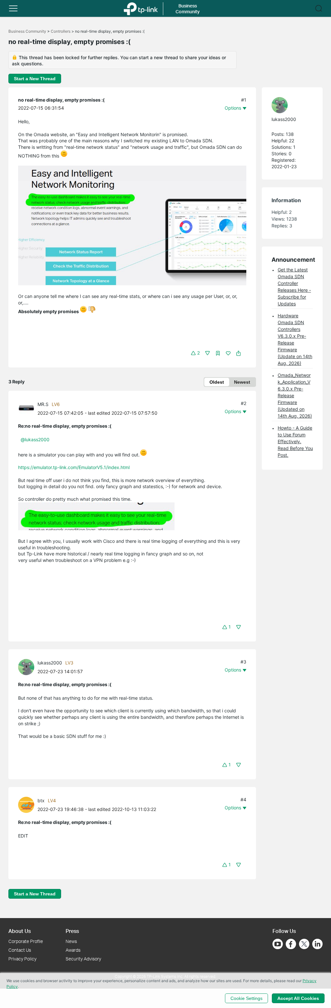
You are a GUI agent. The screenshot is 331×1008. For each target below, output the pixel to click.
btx (41, 800)
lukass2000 (49, 662)
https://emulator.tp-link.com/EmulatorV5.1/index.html (74, 467)
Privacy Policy (22, 958)
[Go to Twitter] (304, 944)
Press (72, 930)
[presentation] (26, 408)
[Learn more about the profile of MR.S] (27, 408)
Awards (73, 950)
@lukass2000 (35, 439)
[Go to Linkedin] (317, 944)
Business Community (27, 31)
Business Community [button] (188, 8)
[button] (13, 8)
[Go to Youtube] (277, 944)
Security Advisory (83, 958)
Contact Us (19, 950)
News (71, 941)
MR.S (42, 404)
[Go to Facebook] (291, 944)
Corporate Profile (25, 941)
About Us (19, 930)
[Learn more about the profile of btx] (27, 804)
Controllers (60, 31)
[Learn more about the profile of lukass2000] (27, 666)
